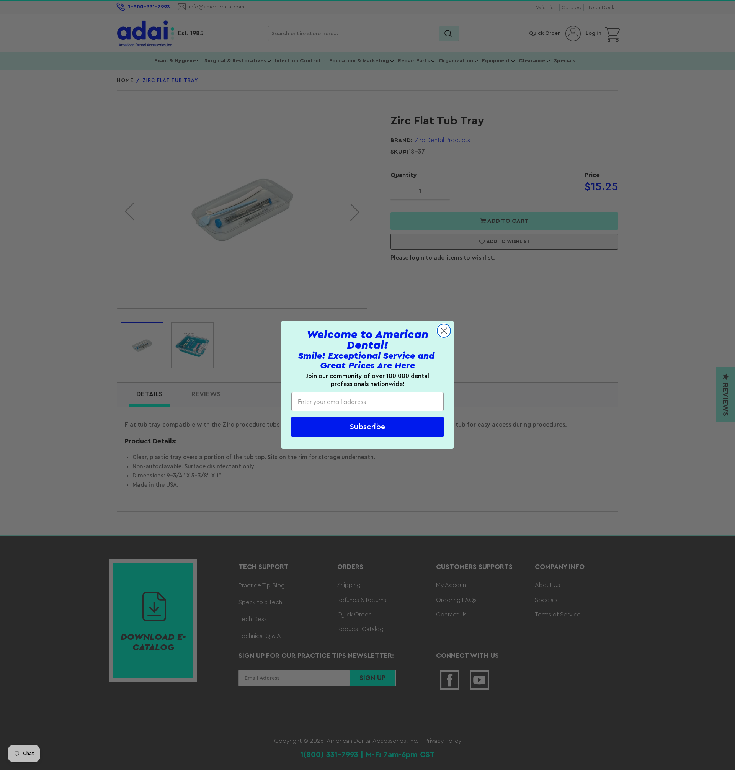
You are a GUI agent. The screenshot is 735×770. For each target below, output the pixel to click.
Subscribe (367, 427)
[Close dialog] (444, 330)
